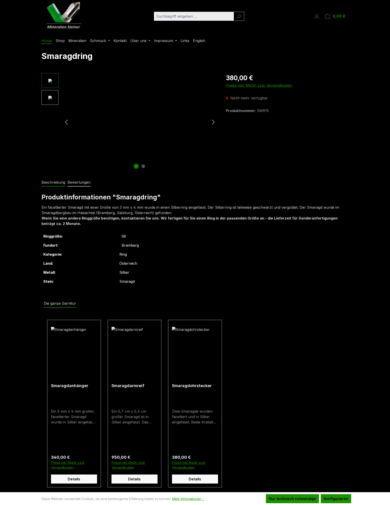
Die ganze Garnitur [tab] (60, 303)
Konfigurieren (336, 498)
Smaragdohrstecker (192, 385)
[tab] (53, 182)
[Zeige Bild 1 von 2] (136, 166)
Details (74, 479)
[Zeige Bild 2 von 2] (143, 166)
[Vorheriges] (66, 122)
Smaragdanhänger (69, 385)
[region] (129, 121)
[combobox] (194, 16)
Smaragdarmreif (127, 385)
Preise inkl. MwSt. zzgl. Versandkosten (259, 85)
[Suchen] (239, 16)
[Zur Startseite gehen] (64, 15)
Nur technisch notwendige (292, 498)
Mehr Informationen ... (188, 499)
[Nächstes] (213, 122)
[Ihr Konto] (316, 16)
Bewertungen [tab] (79, 182)
